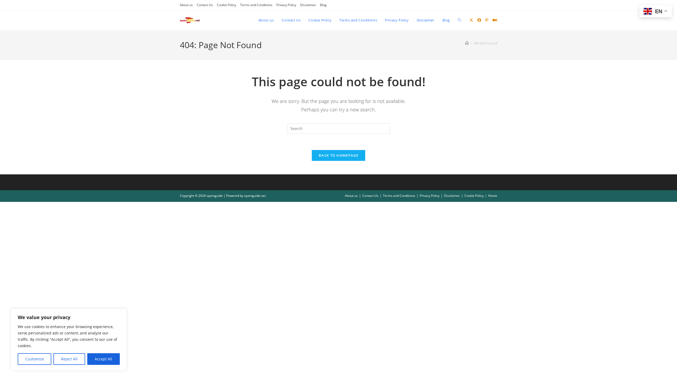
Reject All (69, 358)
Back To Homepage (338, 155)
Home (492, 195)
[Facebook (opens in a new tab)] (479, 20)
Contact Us (205, 5)
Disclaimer (308, 5)
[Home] (467, 43)
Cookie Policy (226, 5)
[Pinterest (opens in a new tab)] (486, 20)
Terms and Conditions (256, 5)
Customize (34, 358)
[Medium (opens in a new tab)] (494, 20)
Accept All (103, 358)
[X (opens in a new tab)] (471, 20)
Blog (323, 5)
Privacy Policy (286, 5)
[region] (69, 339)
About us (186, 5)
